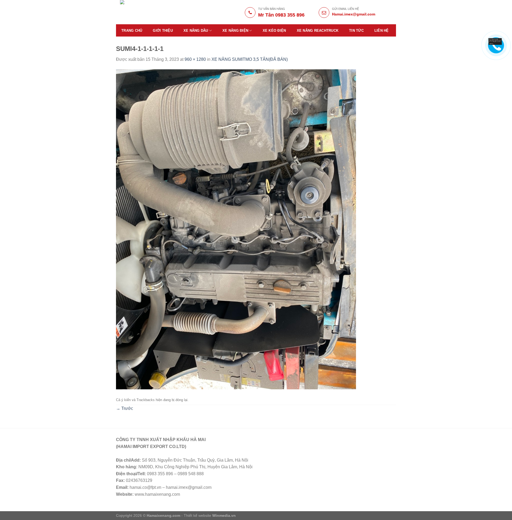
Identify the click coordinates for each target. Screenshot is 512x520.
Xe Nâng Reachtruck (318, 31)
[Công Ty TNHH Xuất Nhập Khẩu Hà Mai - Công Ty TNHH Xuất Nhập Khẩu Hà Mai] (157, 12)
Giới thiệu (163, 31)
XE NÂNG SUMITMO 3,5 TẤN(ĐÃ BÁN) (249, 59)
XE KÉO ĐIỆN (274, 31)
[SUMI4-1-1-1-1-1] (236, 229)
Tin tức (356, 31)
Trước (124, 408)
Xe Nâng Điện (235, 31)
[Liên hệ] (495, 41)
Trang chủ (131, 31)
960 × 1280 (195, 59)
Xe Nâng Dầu (195, 31)
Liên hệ (381, 31)
